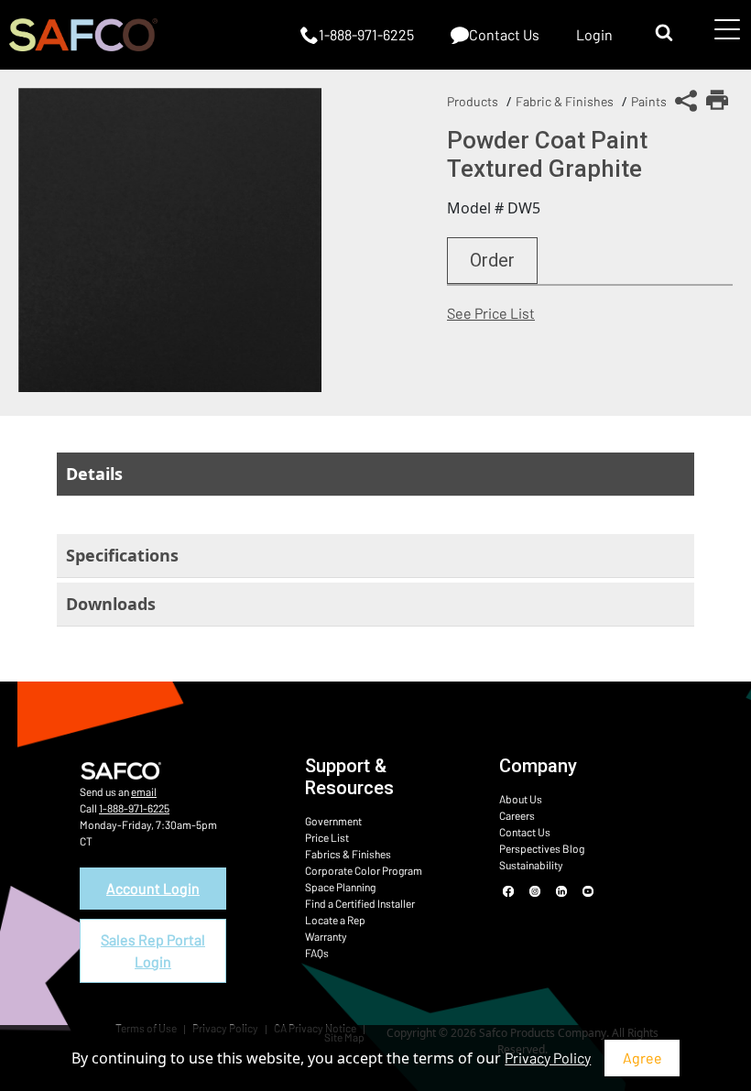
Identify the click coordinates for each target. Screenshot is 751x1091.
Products (472, 101)
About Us (520, 798)
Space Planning (340, 886)
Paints (649, 101)
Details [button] (94, 474)
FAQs (317, 952)
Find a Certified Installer (360, 903)
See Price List (491, 313)
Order (492, 260)
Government (333, 820)
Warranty (326, 936)
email (144, 791)
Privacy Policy (548, 1057)
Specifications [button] (122, 555)
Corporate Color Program (363, 870)
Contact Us (524, 831)
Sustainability (531, 864)
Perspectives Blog (541, 848)
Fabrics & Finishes (348, 853)
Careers (517, 815)
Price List (327, 837)
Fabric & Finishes (565, 101)
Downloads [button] (111, 604)
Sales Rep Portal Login (153, 950)
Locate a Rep (335, 919)
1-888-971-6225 (134, 808)
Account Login (153, 888)
